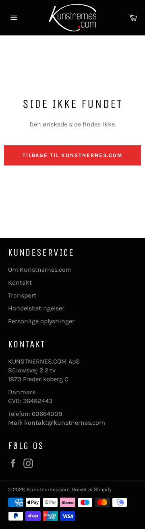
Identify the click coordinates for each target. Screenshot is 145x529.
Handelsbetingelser (36, 308)
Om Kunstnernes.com (40, 269)
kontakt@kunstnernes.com (64, 422)
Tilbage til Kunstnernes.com (73, 155)
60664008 (47, 413)
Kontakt (20, 282)
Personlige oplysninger (41, 321)
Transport (22, 295)
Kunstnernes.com (48, 489)
